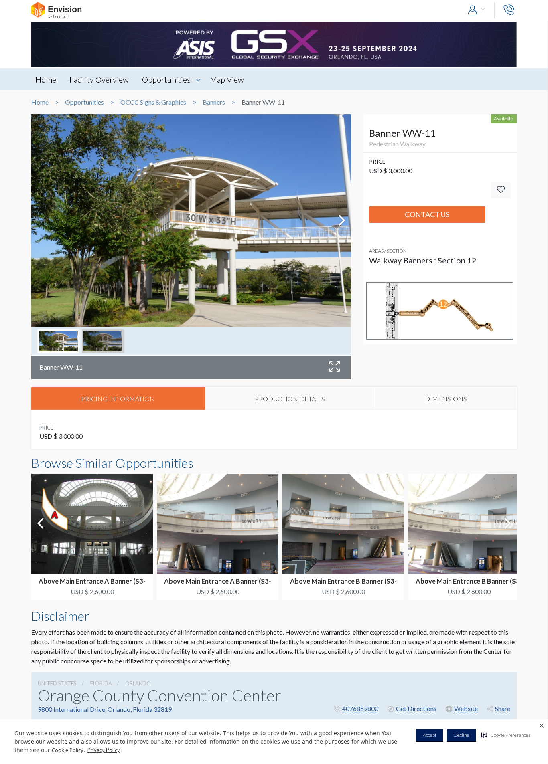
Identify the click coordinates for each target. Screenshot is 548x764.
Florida (101, 683)
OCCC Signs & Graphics (153, 102)
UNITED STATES (57, 683)
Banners (214, 102)
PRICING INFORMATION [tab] (118, 398)
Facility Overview (99, 79)
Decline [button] (461, 735)
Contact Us (427, 214)
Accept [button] (429, 735)
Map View (227, 79)
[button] (505, 735)
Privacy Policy (103, 750)
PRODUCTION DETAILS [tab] (290, 398)
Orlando (138, 683)
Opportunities (166, 79)
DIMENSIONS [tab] (446, 398)
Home (45, 79)
